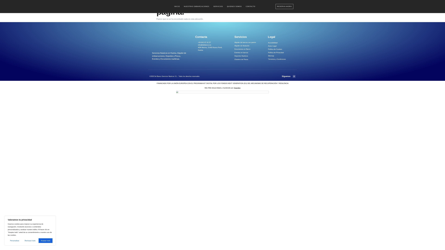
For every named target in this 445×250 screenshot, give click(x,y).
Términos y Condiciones (277, 59)
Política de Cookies (275, 49)
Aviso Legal (272, 46)
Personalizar (14, 241)
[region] (30, 230)
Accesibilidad (273, 43)
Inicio (177, 6)
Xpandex (237, 88)
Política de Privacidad (276, 52)
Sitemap (271, 56)
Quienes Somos (234, 6)
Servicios (218, 6)
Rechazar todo (30, 241)
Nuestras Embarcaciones (196, 6)
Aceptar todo (45, 241)
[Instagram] (294, 76)
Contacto (250, 6)
